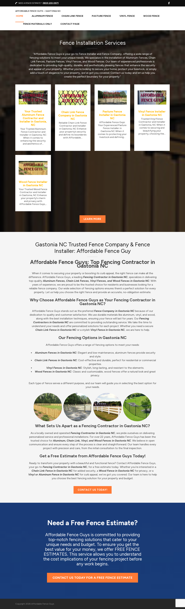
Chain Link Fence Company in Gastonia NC (72, 115)
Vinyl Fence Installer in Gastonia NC (151, 113)
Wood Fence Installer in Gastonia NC (33, 183)
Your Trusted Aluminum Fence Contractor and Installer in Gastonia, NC (33, 118)
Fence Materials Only (37, 23)
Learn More (92, 219)
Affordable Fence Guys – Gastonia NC (38, 11)
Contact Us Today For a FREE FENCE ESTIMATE (92, 578)
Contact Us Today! (92, 489)
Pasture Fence (101, 15)
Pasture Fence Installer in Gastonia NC (112, 115)
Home (19, 15)
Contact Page (69, 23)
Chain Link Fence (72, 15)
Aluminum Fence (42, 15)
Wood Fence (151, 15)
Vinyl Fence (127, 15)
